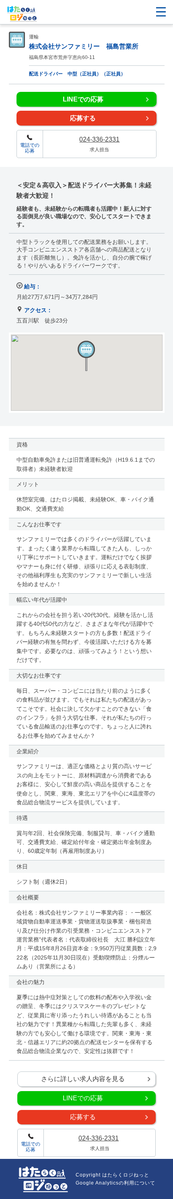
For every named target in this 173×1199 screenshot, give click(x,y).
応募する (83, 118)
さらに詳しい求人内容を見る (83, 1078)
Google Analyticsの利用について (115, 1183)
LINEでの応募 (83, 99)
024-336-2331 (99, 139)
